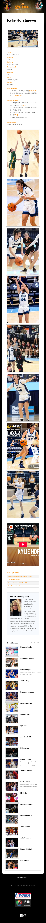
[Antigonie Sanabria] (12, 663)
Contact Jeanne (22, 877)
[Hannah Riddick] (12, 853)
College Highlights (14, 580)
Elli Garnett (24, 748)
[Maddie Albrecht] (12, 820)
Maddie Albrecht (26, 815)
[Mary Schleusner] (12, 708)
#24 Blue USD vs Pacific (15, 586)
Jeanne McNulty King (19, 596)
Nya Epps (23, 726)
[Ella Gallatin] (12, 865)
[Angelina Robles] (12, 741)
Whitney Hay (24, 714)
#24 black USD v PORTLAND (17, 583)
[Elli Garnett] (12, 752)
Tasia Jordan (25, 827)
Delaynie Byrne (25, 669)
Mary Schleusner (26, 703)
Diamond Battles (26, 647)
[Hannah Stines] (12, 764)
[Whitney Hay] (12, 719)
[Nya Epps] (12, 730)
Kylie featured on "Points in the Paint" (20, 577)
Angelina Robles (26, 737)
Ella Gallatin (24, 860)
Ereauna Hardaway (27, 692)
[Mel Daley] (12, 797)
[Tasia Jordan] (12, 831)
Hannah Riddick (26, 849)
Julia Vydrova (25, 838)
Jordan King (24, 681)
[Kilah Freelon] (12, 786)
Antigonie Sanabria (27, 658)
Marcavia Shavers (26, 804)
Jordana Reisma (26, 770)
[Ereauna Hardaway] (12, 696)
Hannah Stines (25, 759)
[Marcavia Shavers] (12, 809)
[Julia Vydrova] (12, 842)
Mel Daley (23, 793)
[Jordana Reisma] (12, 775)
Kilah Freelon (25, 782)
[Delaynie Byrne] (12, 674)
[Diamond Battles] (12, 651)
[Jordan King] (12, 685)
